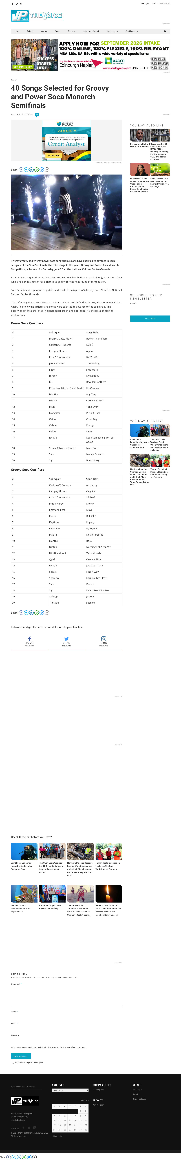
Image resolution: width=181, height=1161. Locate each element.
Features (71, 31)
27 (70, 1130)
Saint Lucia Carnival (91, 31)
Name (14, 1012)
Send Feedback (164, 4)
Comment (16, 984)
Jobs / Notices (112, 31)
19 (65, 1125)
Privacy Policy (98, 1105)
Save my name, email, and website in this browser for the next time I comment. (49, 1047)
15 (81, 1120)
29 (81, 1130)
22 (81, 1125)
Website (15, 1035)
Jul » (60, 1136)
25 (60, 1130)
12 (65, 1120)
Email (154, 4)
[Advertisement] (123, 16)
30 (86, 1130)
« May (54, 1136)
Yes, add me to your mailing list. (28, 1062)
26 (65, 1130)
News (17, 31)
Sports (57, 31)
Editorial (30, 31)
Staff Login (145, 4)
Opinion (44, 31)
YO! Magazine (98, 1090)
